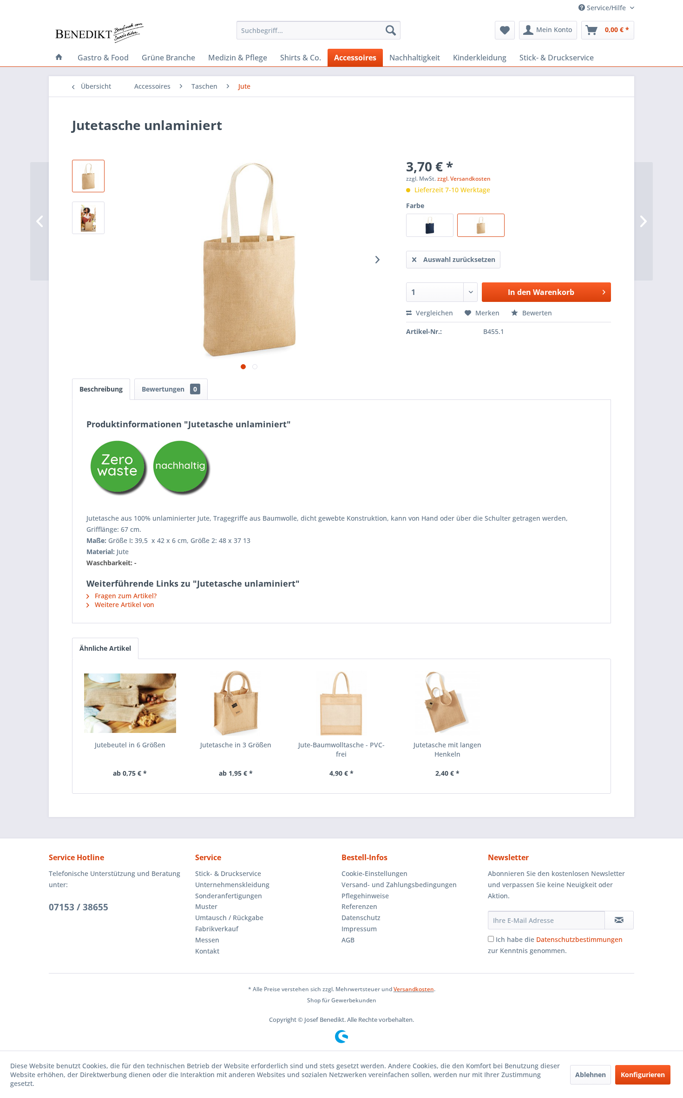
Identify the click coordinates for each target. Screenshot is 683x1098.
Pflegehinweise (365, 895)
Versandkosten (414, 989)
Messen (207, 939)
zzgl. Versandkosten (464, 179)
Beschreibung (101, 389)
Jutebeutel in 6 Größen (130, 744)
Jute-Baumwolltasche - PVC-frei (341, 749)
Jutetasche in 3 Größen (235, 744)
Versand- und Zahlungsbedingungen (399, 884)
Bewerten (536, 312)
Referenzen (359, 906)
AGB (348, 939)
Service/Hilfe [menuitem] (606, 7)
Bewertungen (169, 389)
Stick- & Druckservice (228, 873)
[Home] (59, 57)
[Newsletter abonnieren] (619, 920)
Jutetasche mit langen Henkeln (447, 749)
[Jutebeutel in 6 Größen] (130, 703)
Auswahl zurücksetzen (459, 259)
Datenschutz (361, 917)
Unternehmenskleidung (232, 884)
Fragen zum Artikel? (125, 595)
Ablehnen (590, 1074)
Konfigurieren (643, 1074)
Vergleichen (433, 312)
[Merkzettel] (505, 30)
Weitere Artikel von (123, 604)
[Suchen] (391, 30)
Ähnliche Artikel (105, 648)
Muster (206, 906)
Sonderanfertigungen (228, 895)
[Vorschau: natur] (88, 176)
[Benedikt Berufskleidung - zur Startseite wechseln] (98, 32)
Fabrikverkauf (216, 928)
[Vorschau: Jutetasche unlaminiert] (88, 218)
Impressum (359, 928)
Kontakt (207, 951)
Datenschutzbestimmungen (579, 939)
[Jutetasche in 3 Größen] (236, 703)
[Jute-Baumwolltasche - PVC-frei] (341, 703)
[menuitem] (318, 30)
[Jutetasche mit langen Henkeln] (447, 703)
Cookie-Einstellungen (374, 873)
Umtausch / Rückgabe (229, 917)
